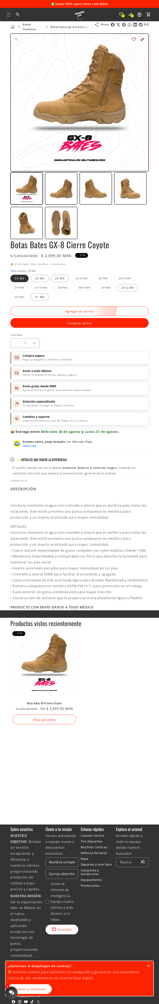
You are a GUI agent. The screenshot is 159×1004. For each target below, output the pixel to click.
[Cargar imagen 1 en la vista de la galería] (26, 188)
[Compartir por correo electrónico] (146, 25)
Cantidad (16, 335)
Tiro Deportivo (91, 841)
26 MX (105, 279)
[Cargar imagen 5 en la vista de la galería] (26, 223)
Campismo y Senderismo (90, 872)
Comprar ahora (79, 323)
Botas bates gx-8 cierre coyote (72, 27)
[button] (8, 14)
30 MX (22, 298)
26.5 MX (127, 279)
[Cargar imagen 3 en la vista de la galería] (96, 188)
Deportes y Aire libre (96, 864)
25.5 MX (83, 279)
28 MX (65, 288)
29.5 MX (128, 288)
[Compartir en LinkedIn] (135, 25)
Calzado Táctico (92, 836)
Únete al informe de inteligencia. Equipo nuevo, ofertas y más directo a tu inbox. (63, 902)
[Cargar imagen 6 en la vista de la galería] (61, 223)
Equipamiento (91, 880)
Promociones (90, 886)
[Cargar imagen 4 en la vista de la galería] (130, 188)
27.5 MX (43, 288)
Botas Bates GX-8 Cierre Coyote (44, 703)
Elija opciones (44, 720)
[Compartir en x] (118, 25)
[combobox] (132, 862)
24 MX (40, 278)
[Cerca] (142, 862)
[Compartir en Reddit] (140, 25)
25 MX (60, 278)
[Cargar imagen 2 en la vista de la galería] (61, 188)
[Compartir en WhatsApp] (129, 25)
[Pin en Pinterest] (124, 25)
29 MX (108, 288)
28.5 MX (86, 288)
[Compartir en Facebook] (112, 25)
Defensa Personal (94, 853)
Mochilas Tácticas (94, 847)
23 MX (19, 278)
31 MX (40, 297)
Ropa (84, 859)
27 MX (22, 288)
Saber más (29, 445)
